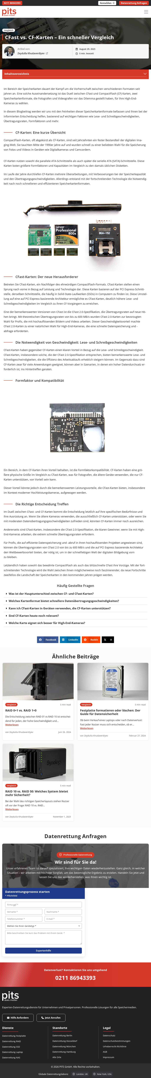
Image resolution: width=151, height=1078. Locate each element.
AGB (105, 1051)
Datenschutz (109, 1035)
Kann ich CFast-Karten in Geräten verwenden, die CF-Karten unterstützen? (60, 608)
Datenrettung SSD (11, 1046)
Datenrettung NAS (11, 1057)
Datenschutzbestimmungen (116, 1041)
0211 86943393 (75, 977)
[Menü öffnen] (146, 12)
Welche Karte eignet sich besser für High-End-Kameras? (47, 623)
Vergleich (8, 30)
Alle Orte (56, 1057)
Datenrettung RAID (11, 1041)
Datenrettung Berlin (62, 1035)
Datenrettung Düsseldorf (64, 1041)
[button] (75, 594)
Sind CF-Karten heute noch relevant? (34, 615)
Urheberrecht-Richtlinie (114, 1046)
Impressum (108, 1057)
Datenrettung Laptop (12, 1052)
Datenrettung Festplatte (14, 1035)
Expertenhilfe (43, 950)
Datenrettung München (64, 1046)
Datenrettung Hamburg (64, 1051)
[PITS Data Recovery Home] (9, 12)
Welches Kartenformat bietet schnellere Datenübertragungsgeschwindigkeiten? (64, 601)
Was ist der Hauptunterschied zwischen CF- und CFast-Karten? (51, 593)
